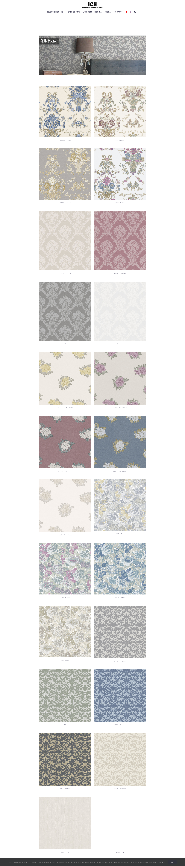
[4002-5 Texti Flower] (120, 417)
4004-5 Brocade (65, 788)
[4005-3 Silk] (120, 798)
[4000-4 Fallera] (65, 150)
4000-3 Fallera (120, 140)
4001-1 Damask (120, 344)
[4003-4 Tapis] (120, 544)
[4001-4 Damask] (65, 283)
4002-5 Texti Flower (120, 471)
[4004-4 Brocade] (120, 671)
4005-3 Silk (120, 852)
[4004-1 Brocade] (120, 734)
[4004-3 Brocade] (65, 671)
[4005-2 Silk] (65, 798)
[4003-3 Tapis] (65, 544)
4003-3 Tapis (65, 597)
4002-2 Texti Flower (65, 407)
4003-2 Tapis (120, 534)
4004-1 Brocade (120, 788)
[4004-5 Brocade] (65, 734)
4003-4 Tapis (120, 597)
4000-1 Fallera (120, 203)
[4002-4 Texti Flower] (65, 417)
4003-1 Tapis (65, 660)
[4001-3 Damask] (120, 212)
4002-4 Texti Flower (65, 471)
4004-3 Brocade (65, 725)
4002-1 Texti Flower (65, 535)
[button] (135, 12)
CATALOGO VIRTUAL (48, 43)
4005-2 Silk (65, 852)
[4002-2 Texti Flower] (65, 353)
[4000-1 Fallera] (120, 150)
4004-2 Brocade (120, 661)
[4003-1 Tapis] (65, 607)
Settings (161, 862)
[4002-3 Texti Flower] (120, 353)
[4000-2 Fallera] (65, 87)
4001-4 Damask (65, 344)
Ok (172, 862)
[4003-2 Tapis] (120, 481)
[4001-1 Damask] (120, 283)
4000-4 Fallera (65, 203)
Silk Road (49, 40)
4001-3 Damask (120, 273)
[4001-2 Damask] (65, 212)
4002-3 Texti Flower (120, 407)
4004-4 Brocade (120, 725)
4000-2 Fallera (65, 140)
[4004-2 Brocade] (120, 607)
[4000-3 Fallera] (120, 87)
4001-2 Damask (65, 273)
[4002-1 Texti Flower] (65, 481)
